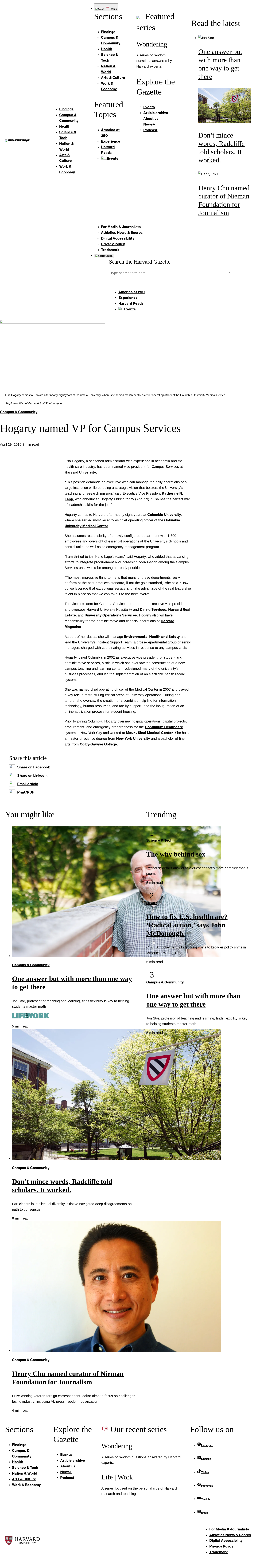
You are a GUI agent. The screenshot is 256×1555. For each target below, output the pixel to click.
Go (228, 273)
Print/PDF (25, 792)
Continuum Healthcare (164, 727)
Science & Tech (159, 840)
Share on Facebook (33, 767)
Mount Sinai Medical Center (149, 732)
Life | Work (117, 1477)
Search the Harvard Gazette (139, 262)
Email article (27, 784)
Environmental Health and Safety (152, 636)
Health (151, 903)
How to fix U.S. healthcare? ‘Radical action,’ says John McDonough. (187, 925)
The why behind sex (175, 854)
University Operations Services (111, 615)
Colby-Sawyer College (98, 744)
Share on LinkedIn (32, 775)
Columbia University (164, 514)
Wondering (151, 44)
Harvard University (80, 472)
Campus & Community (18, 412)
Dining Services (153, 609)
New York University (133, 738)
